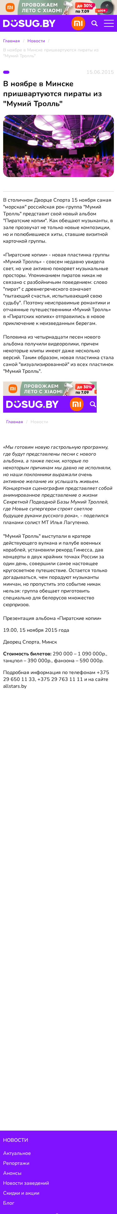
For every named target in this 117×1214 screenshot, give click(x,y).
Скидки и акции (21, 1193)
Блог (8, 1203)
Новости (36, 41)
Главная (11, 41)
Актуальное (17, 1153)
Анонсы (12, 1173)
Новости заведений (26, 1183)
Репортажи (16, 1163)
